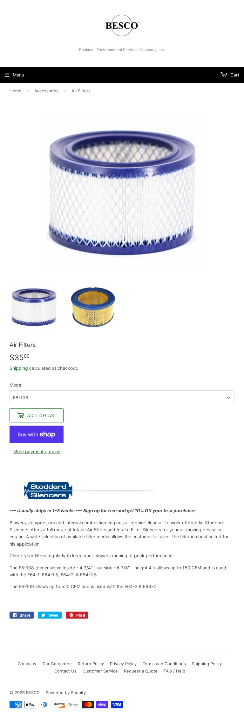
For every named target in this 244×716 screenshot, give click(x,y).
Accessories (46, 90)
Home (15, 90)
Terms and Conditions (164, 663)
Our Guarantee (57, 663)
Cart (234, 74)
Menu (18, 74)
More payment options (36, 451)
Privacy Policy (123, 663)
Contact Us (65, 670)
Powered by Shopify (66, 692)
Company (27, 663)
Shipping (19, 368)
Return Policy (91, 663)
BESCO (33, 692)
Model (16, 385)
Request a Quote (141, 670)
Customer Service (100, 670)
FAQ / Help (174, 670)
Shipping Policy (207, 663)
